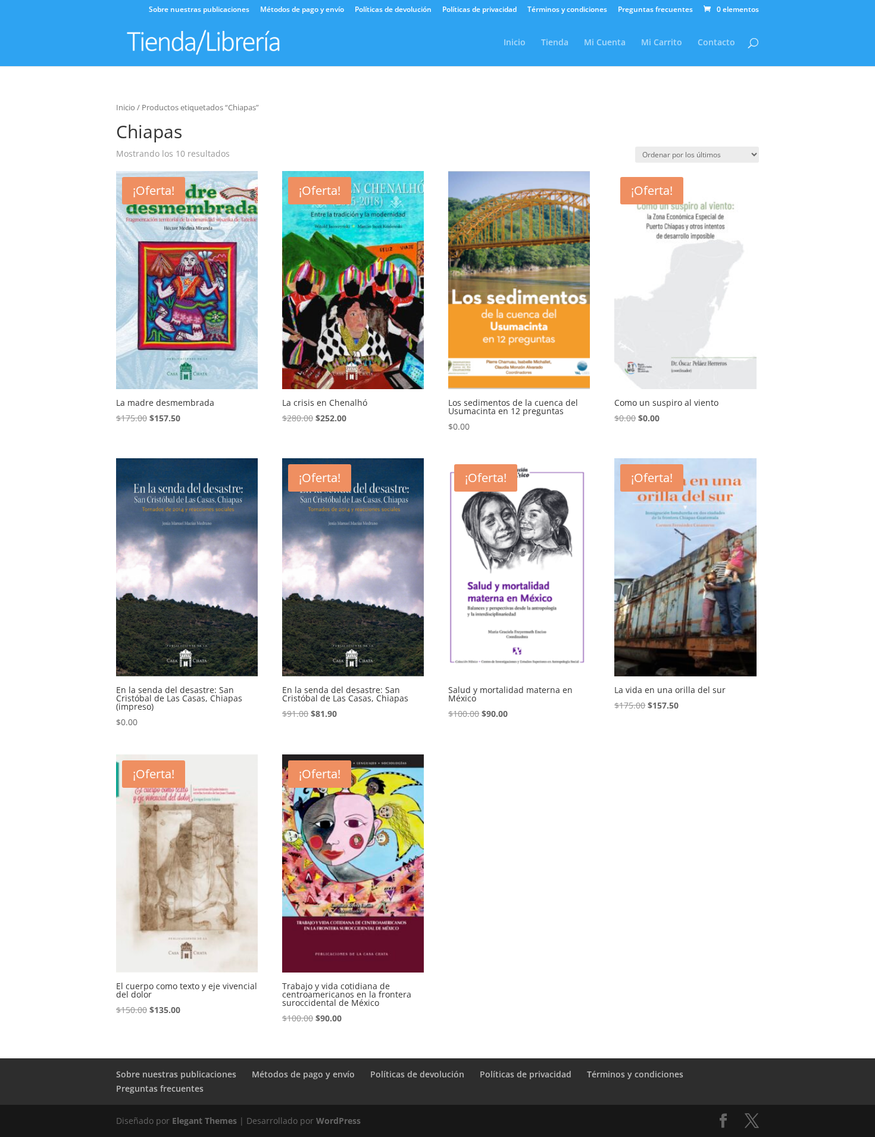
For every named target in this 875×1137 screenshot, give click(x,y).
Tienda (554, 43)
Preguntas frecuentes (655, 10)
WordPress (338, 1120)
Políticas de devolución (393, 10)
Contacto (716, 43)
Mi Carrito (661, 43)
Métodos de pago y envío (302, 10)
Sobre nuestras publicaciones (199, 10)
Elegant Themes (204, 1120)
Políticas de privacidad (479, 10)
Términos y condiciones (567, 10)
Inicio (515, 43)
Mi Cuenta (605, 43)
